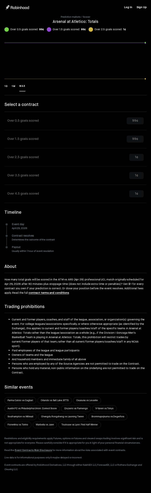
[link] (128, 7)
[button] (6, 87)
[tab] (75, 121)
